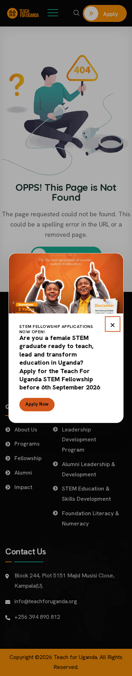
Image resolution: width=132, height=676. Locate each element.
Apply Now (37, 404)
